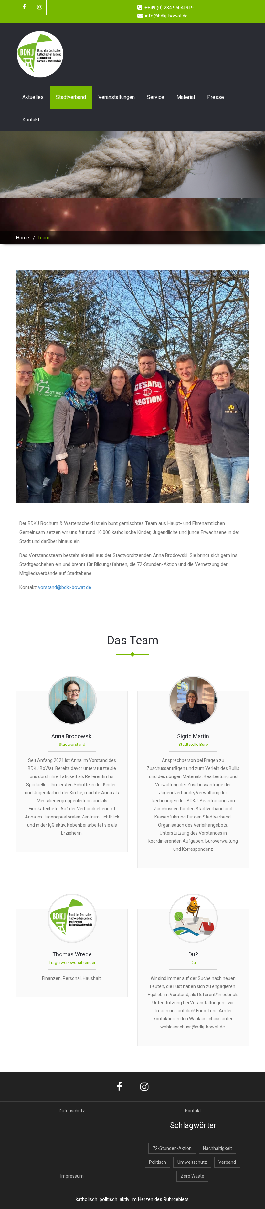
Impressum (72, 1176)
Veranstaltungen (116, 97)
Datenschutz (72, 1110)
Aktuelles (33, 97)
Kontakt (30, 120)
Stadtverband (71, 97)
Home (22, 238)
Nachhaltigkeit (217, 1148)
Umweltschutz (192, 1162)
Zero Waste (192, 1176)
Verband (227, 1162)
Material (185, 97)
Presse (215, 97)
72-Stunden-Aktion (172, 1148)
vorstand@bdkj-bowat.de (64, 587)
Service (155, 97)
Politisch (157, 1162)
